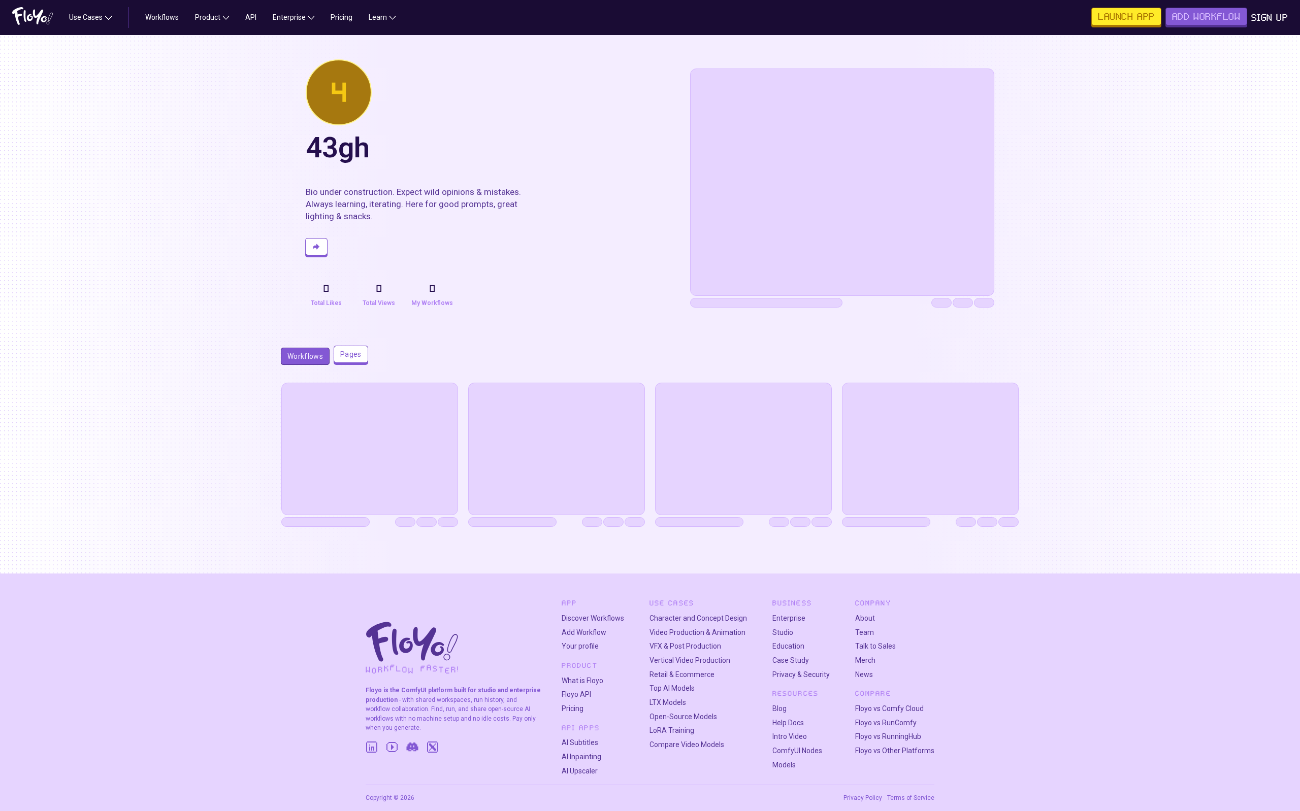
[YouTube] (392, 747)
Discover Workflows (593, 618)
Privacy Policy (862, 797)
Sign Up (1269, 17)
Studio (782, 632)
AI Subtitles (580, 742)
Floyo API (576, 694)
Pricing (572, 708)
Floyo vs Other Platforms (894, 751)
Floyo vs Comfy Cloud (889, 708)
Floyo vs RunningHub (888, 736)
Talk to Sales (875, 646)
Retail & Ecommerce (681, 674)
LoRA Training (671, 730)
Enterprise (788, 618)
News (864, 674)
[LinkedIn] (372, 747)
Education (788, 646)
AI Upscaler (580, 771)
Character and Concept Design (698, 618)
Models (784, 765)
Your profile (580, 646)
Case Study (790, 660)
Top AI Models (672, 688)
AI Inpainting (581, 757)
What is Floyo (582, 681)
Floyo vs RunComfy (886, 723)
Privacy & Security (801, 674)
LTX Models (667, 702)
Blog (779, 708)
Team (864, 632)
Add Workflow (584, 632)
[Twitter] (433, 747)
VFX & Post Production (685, 646)
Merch (865, 660)
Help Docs (788, 723)
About (865, 618)
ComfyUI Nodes (797, 751)
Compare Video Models (686, 744)
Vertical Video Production (689, 660)
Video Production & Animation (697, 632)
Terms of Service (910, 797)
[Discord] (412, 747)
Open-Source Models (683, 717)
